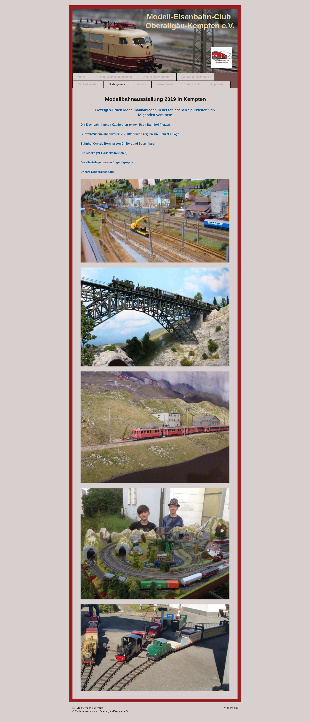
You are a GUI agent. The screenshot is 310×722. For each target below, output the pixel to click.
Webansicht (231, 707)
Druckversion (84, 707)
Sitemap (98, 707)
